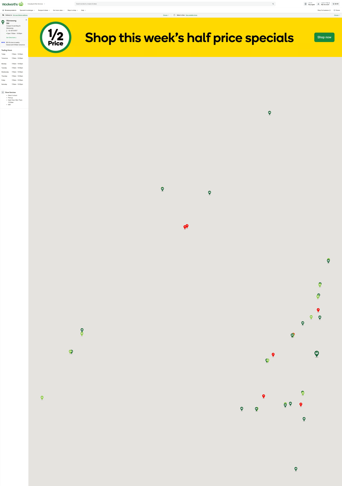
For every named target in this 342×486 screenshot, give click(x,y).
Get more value (58, 10)
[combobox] (175, 4)
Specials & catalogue (26, 10)
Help (82, 10)
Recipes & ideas (43, 10)
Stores (338, 10)
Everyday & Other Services (35, 4)
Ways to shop (72, 10)
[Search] (273, 4)
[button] (319, 318)
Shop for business (323, 10)
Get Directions (11, 37)
